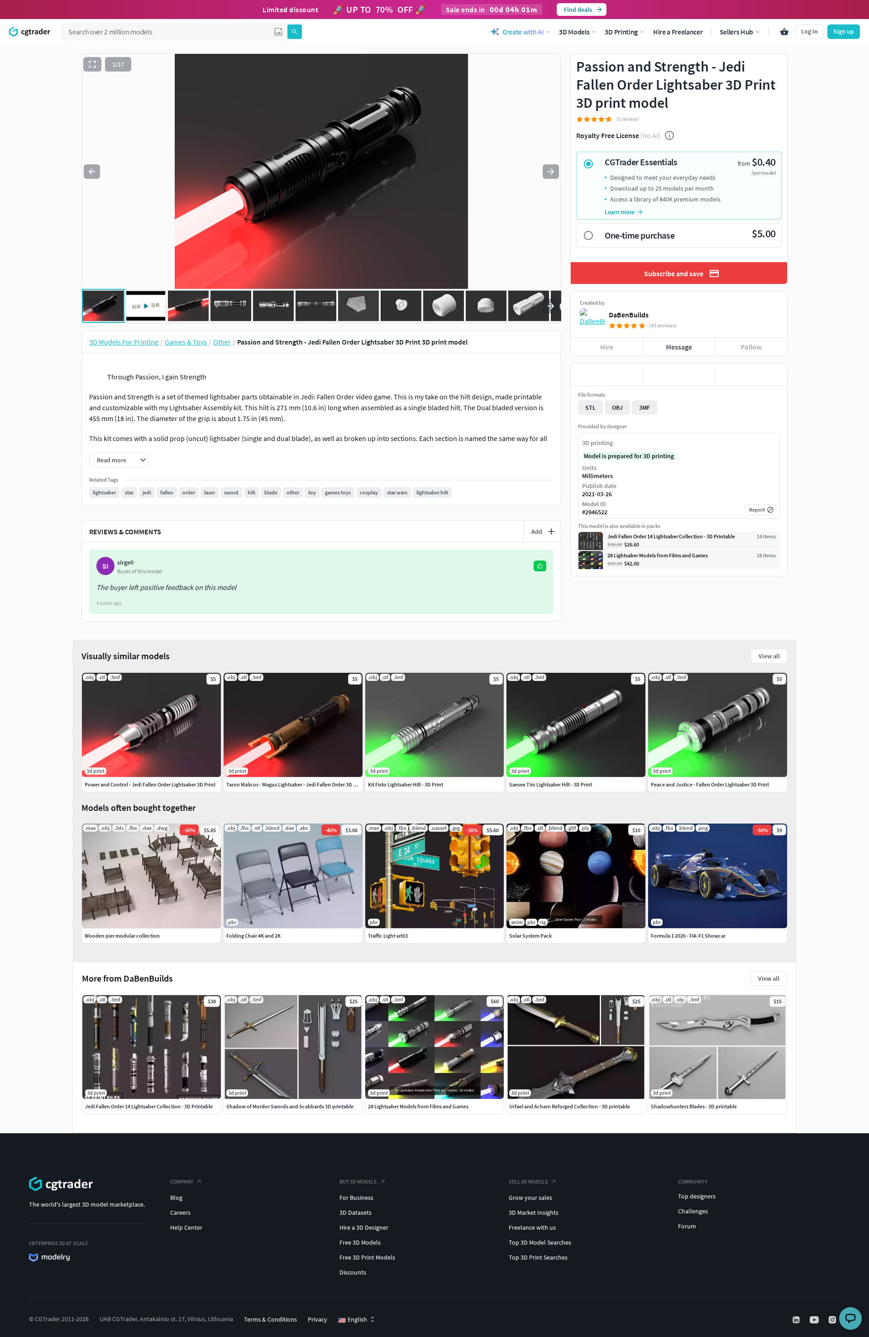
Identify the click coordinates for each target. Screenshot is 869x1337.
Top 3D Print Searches (538, 1257)
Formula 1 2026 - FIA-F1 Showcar (688, 935)
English (352, 1319)
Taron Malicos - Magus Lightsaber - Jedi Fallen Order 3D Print (295, 784)
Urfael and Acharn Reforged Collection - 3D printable (569, 1106)
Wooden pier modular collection (122, 935)
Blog (176, 1197)
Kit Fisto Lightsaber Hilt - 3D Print (405, 784)
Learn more (620, 212)
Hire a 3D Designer (363, 1227)
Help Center (186, 1227)
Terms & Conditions (270, 1319)
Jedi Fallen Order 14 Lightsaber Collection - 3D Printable (149, 1106)
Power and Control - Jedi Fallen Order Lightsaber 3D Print (150, 784)
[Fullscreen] (92, 64)
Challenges (693, 1211)
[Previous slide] (92, 171)
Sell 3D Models (528, 1181)
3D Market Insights (534, 1212)
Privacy (317, 1319)
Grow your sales (530, 1197)
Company (181, 1181)
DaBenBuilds (629, 314)
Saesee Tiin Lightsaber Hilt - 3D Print (550, 784)
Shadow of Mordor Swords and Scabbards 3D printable (289, 1106)
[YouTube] (815, 1320)
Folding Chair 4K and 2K (253, 935)
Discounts (352, 1272)
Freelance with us (532, 1227)
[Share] (751, 374)
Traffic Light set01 (388, 935)
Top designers (697, 1196)
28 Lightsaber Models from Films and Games (418, 1106)
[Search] (294, 31)
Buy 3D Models (358, 1181)
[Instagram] (833, 1320)
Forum (687, 1226)
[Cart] (784, 31)
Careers (180, 1212)
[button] (278, 31)
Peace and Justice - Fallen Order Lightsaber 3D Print (710, 784)
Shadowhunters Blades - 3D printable (694, 1106)
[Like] (607, 374)
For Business (356, 1197)
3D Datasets (355, 1212)
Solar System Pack (530, 935)
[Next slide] (551, 171)
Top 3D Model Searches (540, 1242)
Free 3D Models (360, 1242)
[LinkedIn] (797, 1320)
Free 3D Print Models (367, 1257)
